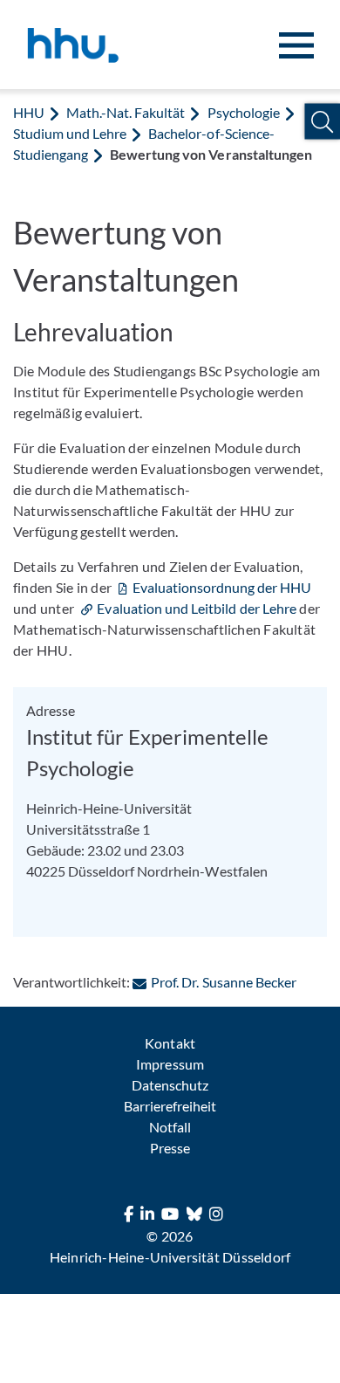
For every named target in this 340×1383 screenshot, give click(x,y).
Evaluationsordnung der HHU (222, 587)
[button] (322, 122)
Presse (170, 1147)
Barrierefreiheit (170, 1105)
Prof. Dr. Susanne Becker (223, 982)
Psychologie (243, 112)
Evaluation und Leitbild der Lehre (196, 608)
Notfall (170, 1126)
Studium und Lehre (69, 133)
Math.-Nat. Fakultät (125, 112)
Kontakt (169, 1043)
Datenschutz (170, 1085)
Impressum (169, 1064)
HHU (28, 112)
